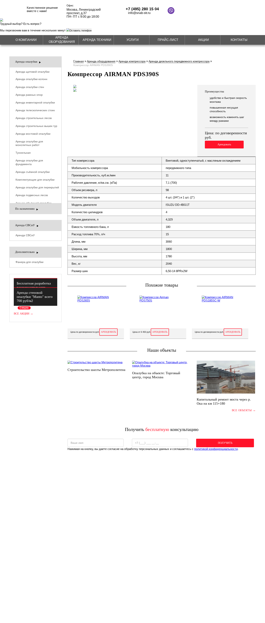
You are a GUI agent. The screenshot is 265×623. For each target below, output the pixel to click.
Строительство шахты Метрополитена (96, 370)
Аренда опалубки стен (30, 87)
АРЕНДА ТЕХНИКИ (97, 39)
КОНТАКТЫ (239, 39)
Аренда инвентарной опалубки (35, 102)
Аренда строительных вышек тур (36, 126)
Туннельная (23, 152)
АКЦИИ (203, 39)
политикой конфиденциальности (216, 449)
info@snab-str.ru (139, 13)
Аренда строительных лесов (34, 118)
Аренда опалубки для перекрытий (37, 187)
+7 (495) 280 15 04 (142, 9)
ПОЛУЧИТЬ (225, 442)
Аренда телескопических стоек (35, 110)
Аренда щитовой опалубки (32, 71)
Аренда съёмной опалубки (33, 171)
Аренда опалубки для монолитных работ (29, 143)
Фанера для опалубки (29, 262)
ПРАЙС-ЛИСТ (168, 39)
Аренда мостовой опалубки (33, 133)
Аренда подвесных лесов (32, 195)
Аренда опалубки (26, 61)
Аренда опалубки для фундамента (29, 162)
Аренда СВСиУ (25, 225)
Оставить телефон (80, 30)
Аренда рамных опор (29, 94)
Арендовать (224, 144)
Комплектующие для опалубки (35, 179)
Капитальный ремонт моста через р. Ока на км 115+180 (224, 401)
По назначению (25, 208)
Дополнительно (25, 251)
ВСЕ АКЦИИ (23, 313)
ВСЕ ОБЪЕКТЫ (244, 410)
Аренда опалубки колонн (31, 79)
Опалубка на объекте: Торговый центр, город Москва (156, 375)
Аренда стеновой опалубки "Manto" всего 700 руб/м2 (35, 297)
